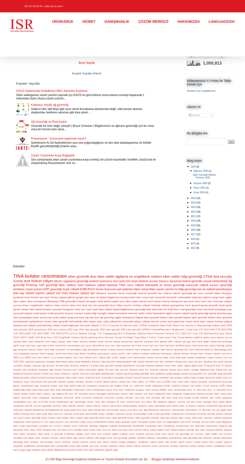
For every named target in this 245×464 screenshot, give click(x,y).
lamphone (129, 389)
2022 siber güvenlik (89, 329)
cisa (223, 353)
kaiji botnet (70, 385)
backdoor (170, 345)
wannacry (106, 281)
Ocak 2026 (200, 192)
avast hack (148, 345)
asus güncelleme (95, 345)
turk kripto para (125, 429)
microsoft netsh (72, 397)
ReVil (91, 289)
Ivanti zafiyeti (71, 289)
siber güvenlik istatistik (147, 417)
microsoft (160, 297)
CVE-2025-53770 (59, 333)
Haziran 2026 (201, 183)
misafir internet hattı (203, 397)
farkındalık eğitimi (95, 369)
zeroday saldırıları (179, 446)
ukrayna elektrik (214, 429)
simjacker (227, 417)
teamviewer (32, 426)
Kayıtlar (195, 115)
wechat (216, 438)
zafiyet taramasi (142, 446)
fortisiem (84, 373)
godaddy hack (147, 373)
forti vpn (227, 369)
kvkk (132, 297)
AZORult (146, 329)
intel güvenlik (50, 381)
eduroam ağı (38, 365)
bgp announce (20, 349)
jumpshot (45, 385)
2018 (193, 230)
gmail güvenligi (132, 373)
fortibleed (18, 373)
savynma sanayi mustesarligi (130, 414)
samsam (68, 414)
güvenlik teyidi (217, 305)
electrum (74, 365)
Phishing (31, 285)
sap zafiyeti (26, 293)
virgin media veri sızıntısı (218, 434)
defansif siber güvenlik (103, 361)
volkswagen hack (103, 438)
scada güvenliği (161, 414)
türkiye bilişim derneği (182, 429)
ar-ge (22, 345)
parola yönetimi (218, 313)
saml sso (58, 414)
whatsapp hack (21, 442)
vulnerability (162, 438)
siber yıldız (197, 417)
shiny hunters (48, 417)
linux (176, 309)
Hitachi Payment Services (160, 333)
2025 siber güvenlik (131, 329)
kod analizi (196, 385)
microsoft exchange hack (217, 309)
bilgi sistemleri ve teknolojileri (65, 349)
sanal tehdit (91, 414)
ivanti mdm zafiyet (187, 381)
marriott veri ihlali (144, 393)
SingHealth (64, 337)
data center (75, 361)
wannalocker (175, 438)
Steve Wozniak (106, 337)
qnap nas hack (76, 317)
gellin (98, 373)
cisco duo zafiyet (40, 357)
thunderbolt (138, 426)
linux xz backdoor (216, 389)
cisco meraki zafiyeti (61, 357)
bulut (70, 353)
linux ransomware (177, 389)
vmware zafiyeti (79, 293)
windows (18, 289)
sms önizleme (72, 422)
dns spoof (218, 361)
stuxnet (155, 321)
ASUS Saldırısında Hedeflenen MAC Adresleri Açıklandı (51, 90)
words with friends (167, 442)
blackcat (208, 349)
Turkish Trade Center (160, 337)
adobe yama (209, 337)
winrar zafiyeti (110, 442)
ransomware (54, 276)
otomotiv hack (59, 405)
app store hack (194, 341)
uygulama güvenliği (75, 281)
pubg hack (75, 410)
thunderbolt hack (153, 426)
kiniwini (185, 385)
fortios (57, 373)
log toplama (58, 393)
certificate (155, 353)
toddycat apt (225, 426)
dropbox (27, 365)
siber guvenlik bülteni (156, 317)
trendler (78, 429)
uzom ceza (160, 434)
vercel (171, 434)
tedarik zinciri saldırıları (75, 426)
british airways (47, 353)
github (71, 297)
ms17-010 (43, 402)
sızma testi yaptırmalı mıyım (176, 321)
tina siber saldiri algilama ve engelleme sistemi (126, 276)
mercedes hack (29, 397)
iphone (106, 381)
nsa (143, 402)
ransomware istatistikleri (184, 410)
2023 (193, 207)
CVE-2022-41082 (40, 333)
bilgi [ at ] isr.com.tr (54, 6)
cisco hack (200, 301)
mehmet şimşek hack (207, 393)
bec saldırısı (165, 293)
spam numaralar (139, 422)
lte (66, 393)
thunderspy (169, 426)
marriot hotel (127, 393)
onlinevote (18, 405)
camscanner (103, 353)
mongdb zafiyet (106, 313)
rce (199, 410)
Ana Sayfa (87, 63)
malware (90, 285)
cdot (128, 353)
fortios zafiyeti (59, 297)
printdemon (38, 410)
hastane (50, 377)
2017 (193, 234)
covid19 (209, 293)
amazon (84, 341)
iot (97, 297)
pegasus (143, 405)
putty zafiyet (60, 317)
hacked (41, 377)
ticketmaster (182, 426)
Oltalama (101, 293)
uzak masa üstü (93, 434)
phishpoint (160, 405)
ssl (163, 422)
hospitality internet (123, 377)
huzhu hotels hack (218, 377)
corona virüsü (21, 305)
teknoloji (93, 426)
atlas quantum (123, 345)
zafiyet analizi (125, 446)
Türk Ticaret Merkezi (183, 337)
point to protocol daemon (192, 405)
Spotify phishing (88, 337)
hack (80, 285)
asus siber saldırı (129, 301)
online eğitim (225, 402)
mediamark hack (162, 393)
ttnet (114, 429)
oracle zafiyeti (181, 313)
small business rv (34, 422)
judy (36, 385)
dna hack (82, 305)
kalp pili (81, 385)
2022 (193, 211)
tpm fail (57, 429)
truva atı (106, 429)
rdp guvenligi (107, 317)
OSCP (23, 337)
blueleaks (25, 353)
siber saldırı (171, 276)
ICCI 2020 (180, 333)
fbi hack (109, 369)
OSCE (16, 337)
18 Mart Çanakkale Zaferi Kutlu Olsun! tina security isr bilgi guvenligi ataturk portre (182, 325)
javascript (227, 381)
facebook (32, 369)
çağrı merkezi (33, 450)
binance (121, 349)
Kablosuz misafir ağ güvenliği (50, 104)
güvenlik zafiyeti (28, 377)
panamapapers (130, 405)
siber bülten (62, 417)
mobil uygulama (223, 397)
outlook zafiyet (84, 405)
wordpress (131, 442)
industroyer (36, 381)
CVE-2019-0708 (224, 329)
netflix (141, 313)
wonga (122, 442)
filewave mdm (136, 369)
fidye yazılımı (124, 305)
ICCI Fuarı (192, 333)
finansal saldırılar (159, 369)
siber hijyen (89, 321)
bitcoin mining (161, 301)
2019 (193, 225)
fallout (81, 369)
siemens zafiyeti (212, 417)
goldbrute (160, 373)
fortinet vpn (47, 373)
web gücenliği (190, 438)
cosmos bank (161, 357)
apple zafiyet (210, 341)
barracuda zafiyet (207, 345)
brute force (61, 353)
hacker (25, 309)
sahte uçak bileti (44, 414)
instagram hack (71, 309)
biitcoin (32, 349)
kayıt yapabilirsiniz (206, 90)
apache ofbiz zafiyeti (171, 341)
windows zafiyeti (70, 442)
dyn (90, 305)
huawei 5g (202, 377)
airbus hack (28, 341)
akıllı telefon (105, 301)
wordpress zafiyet (147, 442)
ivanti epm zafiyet (102, 309)
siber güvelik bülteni (179, 317)
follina (219, 369)
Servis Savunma (105, 289)
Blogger (157, 459)
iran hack (86, 309)
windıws (85, 442)
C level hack (191, 329)
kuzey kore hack (115, 389)
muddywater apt (64, 402)
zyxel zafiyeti (91, 325)
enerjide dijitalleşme (124, 365)
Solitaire (75, 337)
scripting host (177, 414)
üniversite (71, 450)
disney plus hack (184, 361)
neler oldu (100, 402)
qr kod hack (132, 410)
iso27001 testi (169, 381)
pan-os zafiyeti (206, 289)
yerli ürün (94, 446)
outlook (72, 405)
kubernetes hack (82, 389)
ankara (116, 341)
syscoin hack (208, 422)
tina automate (197, 426)
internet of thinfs (93, 381)
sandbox (110, 414)
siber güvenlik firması (123, 417)
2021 (193, 216)
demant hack (152, 361)
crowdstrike (200, 357)
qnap (122, 410)
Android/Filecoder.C (161, 329)
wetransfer (226, 438)
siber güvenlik (78, 276)
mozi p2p (32, 402)
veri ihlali (62, 293)
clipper (122, 357)
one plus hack (194, 402)
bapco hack (191, 345)
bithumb (199, 349)
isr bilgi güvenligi (185, 289)
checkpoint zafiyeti (170, 353)
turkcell (138, 429)
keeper (117, 385)
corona (149, 357)
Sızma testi (21, 281)
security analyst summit (219, 414)
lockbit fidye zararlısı (40, 393)
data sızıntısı (62, 305)
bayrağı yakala (224, 345)
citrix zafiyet (98, 357)
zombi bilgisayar (70, 325)
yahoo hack (208, 442)
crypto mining (214, 357)
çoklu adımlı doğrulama (53, 450)
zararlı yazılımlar (160, 446)
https (193, 377)
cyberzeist (40, 361)
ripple (223, 410)
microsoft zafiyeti (22, 313)
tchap (22, 426)
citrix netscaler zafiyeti (219, 301)
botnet (186, 281)
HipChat (142, 333)
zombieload (219, 446)
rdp (87, 317)
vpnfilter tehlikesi (146, 438)
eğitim (187, 365)
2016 (193, 239)
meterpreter (57, 397)
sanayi (101, 414)
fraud (92, 373)
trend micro (67, 429)
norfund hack (133, 402)
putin (84, 410)
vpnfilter (132, 438)
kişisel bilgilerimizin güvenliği (129, 309)
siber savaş (184, 417)
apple (115, 301)
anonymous (127, 341)
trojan (86, 429)
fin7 (147, 369)
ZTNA (207, 276)
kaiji (61, 385)
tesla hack (199, 321)
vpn (92, 293)
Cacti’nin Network (78, 333)
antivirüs (138, 341)
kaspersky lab (105, 385)
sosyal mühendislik (215, 281)
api (184, 341)
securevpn (190, 414)
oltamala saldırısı (201, 297)
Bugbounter (178, 329)
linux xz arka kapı (196, 389)
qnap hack (218, 297)
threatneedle (125, 426)
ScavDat (112, 293)
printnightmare (52, 410)
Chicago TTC (95, 333)
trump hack (95, 429)
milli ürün (166, 397)
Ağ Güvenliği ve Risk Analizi (49, 121)
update (79, 434)
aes (227, 337)
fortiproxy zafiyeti (70, 373)
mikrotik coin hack (135, 397)
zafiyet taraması (107, 285)
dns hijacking (205, 361)
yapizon (228, 442)
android (94, 281)
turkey (146, 429)
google (169, 373)
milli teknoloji (153, 397)
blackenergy (220, 349)
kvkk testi (151, 309)
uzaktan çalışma (145, 434)
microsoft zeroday (114, 397)
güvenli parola (200, 305)
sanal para (79, 414)
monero (69, 313)
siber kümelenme (37, 301)
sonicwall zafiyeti (197, 285)
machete (83, 393)
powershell (212, 405)
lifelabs (163, 389)
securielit (201, 414)
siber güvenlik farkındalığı (67, 321)
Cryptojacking (110, 333)
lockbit (24, 393)
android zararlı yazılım (100, 341)
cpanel (190, 357)
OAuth (228, 333)
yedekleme (29, 446)
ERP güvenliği (52, 289)
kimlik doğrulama (154, 385)
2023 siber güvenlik (110, 329)
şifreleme (99, 450)
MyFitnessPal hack (214, 333)
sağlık (118, 317)
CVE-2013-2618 (207, 329)
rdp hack (206, 410)
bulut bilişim (80, 353)
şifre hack (89, 450)
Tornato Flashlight (124, 337)
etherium (150, 365)
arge (39, 345)
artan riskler (48, 345)
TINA (122, 285)
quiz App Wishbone (149, 410)
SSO (55, 337)
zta (81, 325)
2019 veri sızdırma (57, 329)
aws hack (159, 345)
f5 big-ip (208, 365)
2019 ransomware (37, 329)
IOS (201, 333)
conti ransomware (136, 357)
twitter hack (164, 429)
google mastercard (183, 373)
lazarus (155, 389)
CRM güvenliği (67, 301)
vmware (45, 438)
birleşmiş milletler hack (153, 349)
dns (196, 361)
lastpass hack (142, 389)
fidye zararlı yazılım (161, 289)
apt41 (16, 345)
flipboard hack (207, 369)
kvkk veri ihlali (165, 309)
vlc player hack (32, 438)
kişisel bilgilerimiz (109, 297)
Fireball (80, 301)
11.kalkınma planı (129, 325)
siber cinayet (76, 417)
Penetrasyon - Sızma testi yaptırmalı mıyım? (58, 138)
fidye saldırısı (67, 285)
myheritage (80, 402)
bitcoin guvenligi (174, 349)
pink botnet (172, 405)
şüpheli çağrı (111, 450)
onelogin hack (210, 402)
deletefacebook (124, 361)
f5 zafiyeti (227, 365)
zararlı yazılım (34, 289)
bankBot (180, 345)
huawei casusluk (52, 309)
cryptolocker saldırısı (41, 305)
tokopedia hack (21, 429)
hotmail (137, 377)
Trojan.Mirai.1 (141, 337)
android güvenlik (147, 293)
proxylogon (26, 317)
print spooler (25, 410)
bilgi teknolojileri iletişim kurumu (99, 349)
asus (83, 345)
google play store (85, 297)
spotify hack (155, 422)
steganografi (172, 422)
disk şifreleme (167, 361)
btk (195, 293)
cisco (200, 293)
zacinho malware (108, 446)
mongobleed (19, 402)
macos (92, 393)
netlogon (111, 402)
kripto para (31, 389)
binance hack (133, 349)
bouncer (35, 353)
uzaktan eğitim (110, 434)
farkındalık (151, 285)
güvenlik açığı (215, 373)
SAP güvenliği (48, 285)
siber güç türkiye (169, 417)
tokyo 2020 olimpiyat (41, 429)
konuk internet (210, 385)
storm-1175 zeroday (190, 422)
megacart (177, 393)
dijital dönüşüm (223, 293)
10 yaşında (113, 325)
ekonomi (50, 365)
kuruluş (125, 297)
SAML (31, 337)
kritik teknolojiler (64, 389)
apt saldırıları (125, 289)
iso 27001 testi (153, 381)
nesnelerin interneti (126, 313)
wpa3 (181, 442)
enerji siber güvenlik (103, 365)
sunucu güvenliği (221, 285)
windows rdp (36, 442)
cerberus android (140, 353)
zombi (209, 446)
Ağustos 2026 (201, 170)
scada (149, 414)
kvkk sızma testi (145, 297)
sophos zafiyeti (45, 293)
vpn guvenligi (120, 438)
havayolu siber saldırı (66, 377)
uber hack (200, 429)
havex (81, 377)
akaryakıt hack (42, 341)
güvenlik (196, 281)
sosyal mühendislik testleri (100, 422)
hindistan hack (93, 377)
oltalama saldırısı (167, 402)
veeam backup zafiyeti (219, 321)
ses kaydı (18, 417)
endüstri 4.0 (86, 365)
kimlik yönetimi (172, 385)
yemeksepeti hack (45, 446)
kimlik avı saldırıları (133, 385)
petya (151, 405)
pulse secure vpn (42, 317)
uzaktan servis (127, 434)
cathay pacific (117, 353)
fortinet (37, 373)
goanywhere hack (180, 305)
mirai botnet (184, 397)
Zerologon (91, 301)
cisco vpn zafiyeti (82, 357)
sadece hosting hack (24, 414)
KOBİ (83, 289)
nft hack (120, 402)
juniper (54, 385)
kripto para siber (46, 389)
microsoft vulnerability (178, 297)
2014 (193, 248)
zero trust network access (141, 281)
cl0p (108, 357)
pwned (97, 410)
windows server (52, 442)
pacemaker (116, 405)
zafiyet (56, 325)
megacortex (189, 393)
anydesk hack (151, 341)
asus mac (110, 345)
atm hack (136, 345)
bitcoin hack (146, 301)
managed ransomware (107, 393)
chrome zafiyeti (212, 353)
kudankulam (98, 389)
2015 (193, 243)
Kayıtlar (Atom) (92, 73)
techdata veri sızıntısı (50, 426)
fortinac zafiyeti (141, 305)
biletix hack (43, 349)
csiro (224, 357)
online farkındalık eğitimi (159, 313)
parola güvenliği (199, 313)
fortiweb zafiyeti (160, 305)
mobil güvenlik (56, 313)
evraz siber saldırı (174, 365)
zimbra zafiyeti (197, 446)
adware (220, 337)
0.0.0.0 (103, 325)
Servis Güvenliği (127, 293)
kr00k (222, 385)
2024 (193, 202)
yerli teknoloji (44, 325)
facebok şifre (20, 369)
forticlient (28, 373)
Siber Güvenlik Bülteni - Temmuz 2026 (205, 176)
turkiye (153, 429)
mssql (52, 402)
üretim (79, 450)
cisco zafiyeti (135, 285)
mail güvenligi (188, 309)
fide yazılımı (121, 369)
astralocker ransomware (67, 345)
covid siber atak (177, 357)
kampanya (91, 385)
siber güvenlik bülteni (203, 317)
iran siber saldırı (135, 381)
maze (199, 309)
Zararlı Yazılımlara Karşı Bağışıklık (53, 155)
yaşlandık (18, 446)
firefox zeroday (191, 369)
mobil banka (40, 313)
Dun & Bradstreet (127, 333)
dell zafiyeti (139, 361)
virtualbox (18, 438)
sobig (83, 422)
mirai (174, 397)
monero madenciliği (85, 313)
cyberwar (29, 361)
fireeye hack (175, 369)
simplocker (18, 422)
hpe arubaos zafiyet (180, 377)
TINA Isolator (26, 276)
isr (160, 285)
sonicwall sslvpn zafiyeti (136, 321)
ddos (73, 305)
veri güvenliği (182, 434)
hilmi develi (36, 309)
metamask (44, 397)
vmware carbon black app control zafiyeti (71, 438)
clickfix (115, 357)
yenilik (85, 446)
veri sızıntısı (196, 434)
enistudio (140, 365)
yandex (219, 442)
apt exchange (225, 341)
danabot (50, 361)
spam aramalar (122, 422)
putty (90, 410)
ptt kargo (65, 410)
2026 (193, 166)
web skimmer (205, 438)
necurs (90, 402)
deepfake (86, 361)
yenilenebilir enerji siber (68, 446)
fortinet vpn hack (40, 297)
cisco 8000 (24, 357)
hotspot (146, 377)
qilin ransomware (110, 410)
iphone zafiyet (118, 381)
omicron (181, 402)
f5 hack (217, 365)
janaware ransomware (209, 381)
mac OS (73, 393)
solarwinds (116, 321)
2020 (193, 220)
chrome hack (196, 353)
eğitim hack (197, 365)
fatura (112, 305)
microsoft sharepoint (92, 397)
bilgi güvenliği (192, 276)
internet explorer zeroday (71, 381)
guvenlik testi (200, 373)
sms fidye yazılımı (54, 422)
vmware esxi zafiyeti (24, 325)
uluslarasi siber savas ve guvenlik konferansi (51, 434)
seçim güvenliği (32, 417)
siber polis (103, 321)
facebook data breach (50, 369)
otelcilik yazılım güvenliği (38, 405)
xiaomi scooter (193, 442)
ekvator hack (62, 365)
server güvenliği (174, 285)
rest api (216, 410)
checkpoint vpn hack (182, 301)
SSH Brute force (43, 337)
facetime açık (70, 369)
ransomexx (165, 410)
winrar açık (96, 442)
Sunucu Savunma (170, 281)
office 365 (151, 402)
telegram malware (108, 426)
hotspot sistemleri (159, 377)
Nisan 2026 (200, 187)
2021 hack (72, 329)
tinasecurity (212, 426)
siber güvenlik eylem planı (97, 417)
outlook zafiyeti (101, 405)
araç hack (31, 345)
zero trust (119, 281)
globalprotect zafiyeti (112, 373)
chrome (185, 353)
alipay (54, 341)
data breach (62, 361)
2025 (193, 198)
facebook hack (21, 297)
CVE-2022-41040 (22, 333)
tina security (222, 276)
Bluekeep (53, 301)
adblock (198, 337)
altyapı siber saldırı (68, 341)
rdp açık (94, 317)
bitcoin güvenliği (182, 293)
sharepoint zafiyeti (132, 317)
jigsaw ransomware (23, 385)
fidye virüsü (141, 289)
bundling (91, 353)
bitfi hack (189, 349)
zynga (22, 450)
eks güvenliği (100, 305)
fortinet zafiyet (42, 281)
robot (229, 410)
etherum (159, 365)
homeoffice (107, 377)
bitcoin (58, 281)
